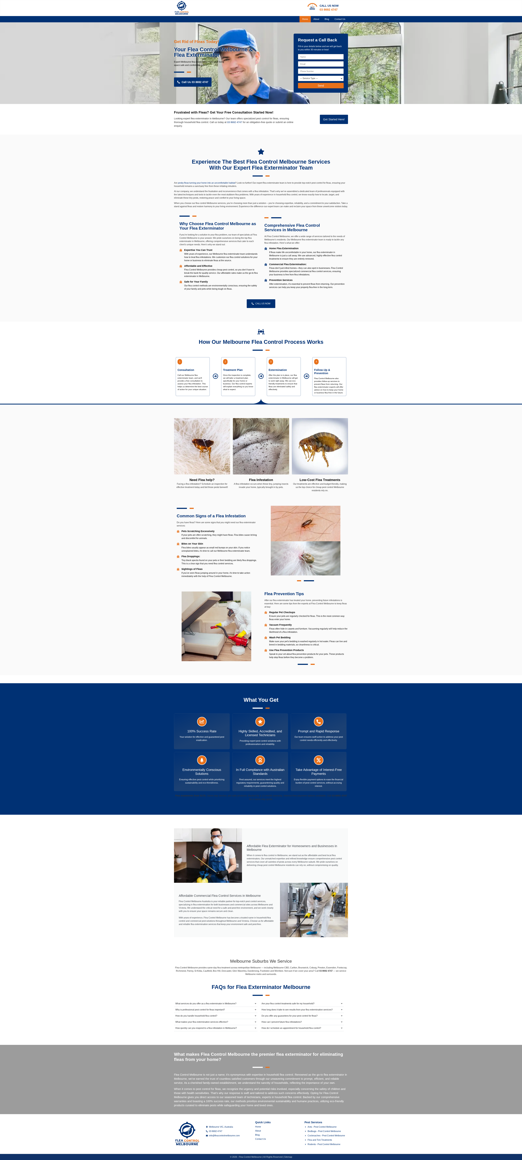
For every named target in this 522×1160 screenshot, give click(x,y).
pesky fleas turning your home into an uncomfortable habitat (206, 183)
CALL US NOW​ (329, 5)
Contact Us (340, 19)
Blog (327, 19)
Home (305, 19)
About (316, 19)
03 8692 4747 (329, 9)
